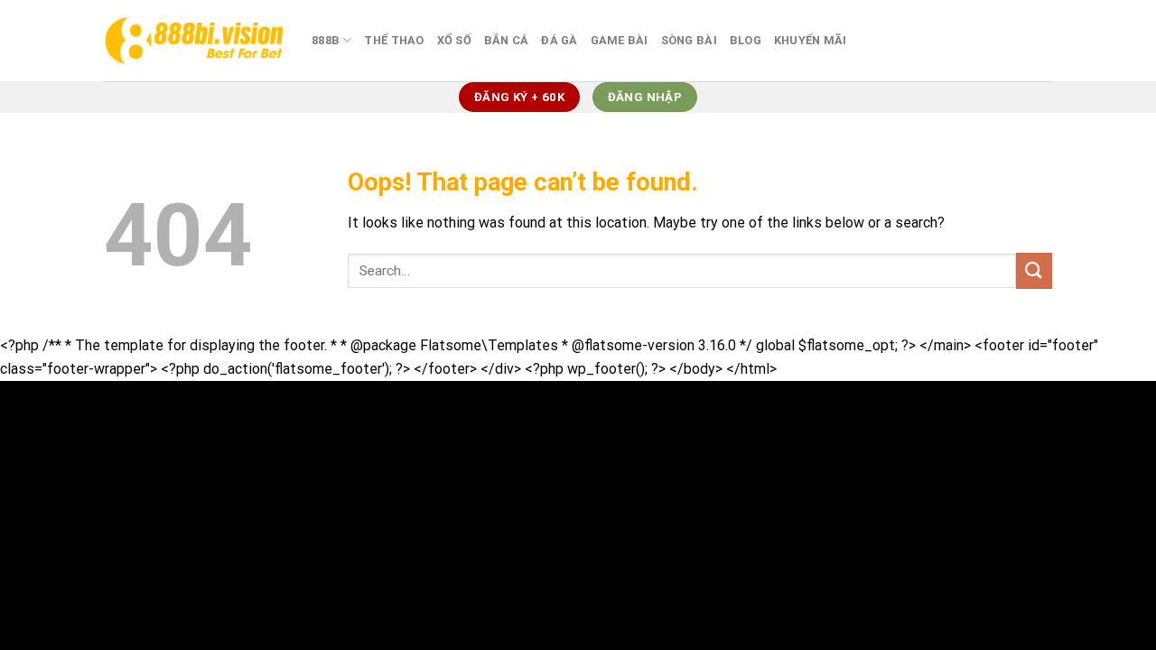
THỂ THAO (394, 40)
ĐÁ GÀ (559, 40)
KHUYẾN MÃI (810, 40)
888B (326, 40)
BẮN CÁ (506, 40)
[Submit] (1034, 270)
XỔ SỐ (454, 40)
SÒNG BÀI (689, 40)
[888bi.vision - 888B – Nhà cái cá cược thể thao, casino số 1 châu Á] (194, 40)
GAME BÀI (619, 40)
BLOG (745, 40)
